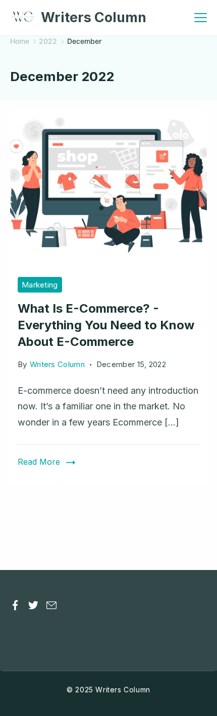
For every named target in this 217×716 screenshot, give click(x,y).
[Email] (51, 605)
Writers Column (93, 17)
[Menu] (200, 17)
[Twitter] (33, 605)
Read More (39, 462)
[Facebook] (15, 605)
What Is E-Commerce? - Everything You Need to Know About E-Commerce (106, 325)
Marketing (40, 285)
